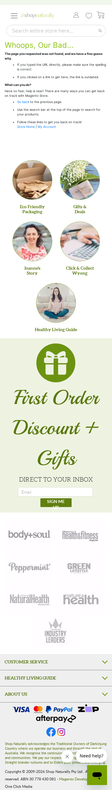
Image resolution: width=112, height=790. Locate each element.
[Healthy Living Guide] (56, 302)
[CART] (101, 15)
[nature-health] (80, 598)
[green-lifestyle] (80, 566)
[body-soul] (30, 534)
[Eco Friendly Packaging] (32, 180)
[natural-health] (30, 598)
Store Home (26, 126)
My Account (47, 126)
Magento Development (78, 778)
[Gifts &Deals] (80, 180)
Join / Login (74, 15)
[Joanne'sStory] (32, 241)
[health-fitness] (80, 534)
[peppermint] (30, 566)
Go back (23, 102)
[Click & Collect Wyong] (80, 241)
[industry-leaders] (56, 631)
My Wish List (89, 15)
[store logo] (37, 15)
